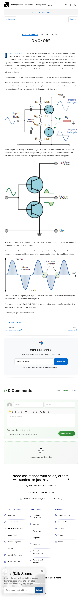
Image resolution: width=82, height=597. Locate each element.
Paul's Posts (30, 34)
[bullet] (36, 412)
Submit (39, 590)
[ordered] (33, 412)
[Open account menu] (70, 4)
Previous (11, 19)
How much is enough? (13, 329)
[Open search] (66, 4)
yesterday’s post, (16, 53)
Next (72, 19)
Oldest (74, 390)
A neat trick (72, 329)
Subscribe (61, 362)
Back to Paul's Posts (42, 12)
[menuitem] (50, 5)
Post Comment (66, 433)
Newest (65, 390)
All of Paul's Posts (13, 322)
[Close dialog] (42, 571)
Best (58, 390)
